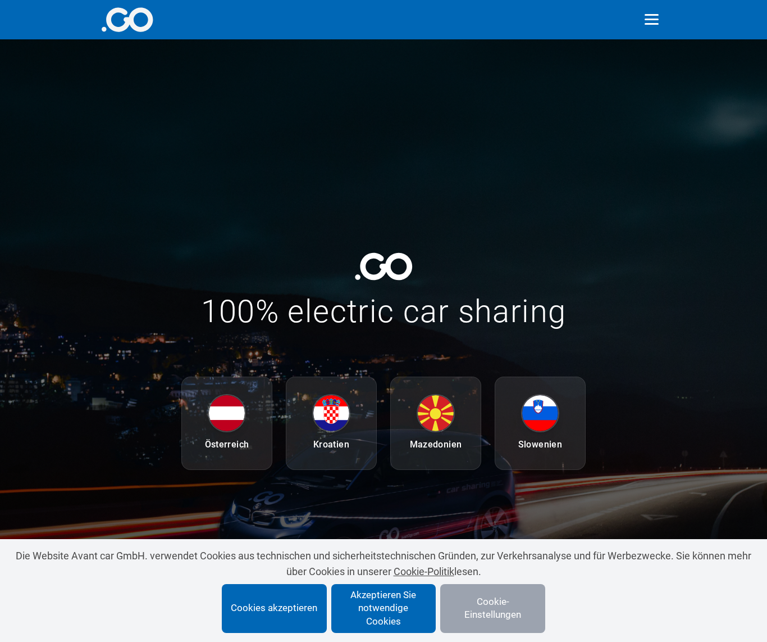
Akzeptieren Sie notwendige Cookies (383, 608)
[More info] (127, 20)
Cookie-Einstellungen (492, 608)
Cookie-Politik (424, 571)
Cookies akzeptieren (274, 607)
